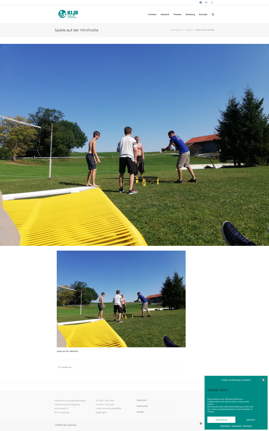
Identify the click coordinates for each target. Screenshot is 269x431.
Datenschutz (225, 426)
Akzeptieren (221, 419)
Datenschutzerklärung (232, 406)
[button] (263, 379)
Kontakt (140, 412)
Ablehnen (250, 419)
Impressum (247, 426)
